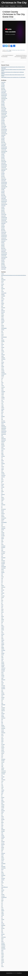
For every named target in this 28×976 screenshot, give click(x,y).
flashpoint (3, 494)
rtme (2, 788)
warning (2, 923)
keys (2, 591)
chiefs (2, 363)
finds (2, 489)
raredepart (3, 759)
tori (2, 884)
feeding (2, 484)
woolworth (3, 947)
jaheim (2, 569)
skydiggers (3, 829)
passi (2, 722)
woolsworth (3, 945)
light (2, 614)
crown (2, 404)
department (3, 429)
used (2, 901)
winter (2, 941)
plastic (2, 739)
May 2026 (2, 86)
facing (2, 481)
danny (2, 412)
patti (2, 723)
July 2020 (2, 189)
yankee (2, 960)
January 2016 (3, 268)
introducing (3, 567)
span (2, 839)
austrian (2, 303)
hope (2, 548)
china (2, 364)
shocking (2, 819)
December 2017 (4, 235)
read (2, 763)
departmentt (3, 432)
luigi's (2, 635)
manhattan (3, 650)
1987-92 (2, 273)
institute (2, 564)
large (2, 600)
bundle (2, 344)
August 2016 (3, 258)
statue (2, 845)
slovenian (2, 831)
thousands (3, 878)
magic (2, 641)
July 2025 (2, 101)
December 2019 (4, 199)
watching (2, 928)
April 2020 (3, 193)
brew (2, 338)
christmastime (3, 373)
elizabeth (3, 463)
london (2, 628)
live (1, 623)
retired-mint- (3, 770)
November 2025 (4, 95)
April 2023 (3, 140)
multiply (2, 692)
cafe (2, 345)
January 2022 (3, 163)
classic (2, 382)
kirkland (2, 592)
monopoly (3, 685)
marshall (2, 653)
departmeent (3, 428)
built (2, 342)
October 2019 (3, 202)
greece (2, 514)
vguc (2, 904)
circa (2, 378)
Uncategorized (3, 897)
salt (1, 795)
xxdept (2, 959)
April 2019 (3, 211)
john (2, 581)
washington (3, 925)
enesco (2, 467)
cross (2, 403)
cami (2, 348)
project (2, 750)
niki (2, 706)
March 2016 (3, 265)
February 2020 (3, 196)
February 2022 (3, 161)
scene (23, 50)
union (2, 898)
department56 (3, 431)
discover (2, 444)
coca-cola (3, 387)
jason (2, 573)
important (3, 560)
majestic (2, 644)
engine (2, 469)
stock (2, 850)
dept (2, 435)
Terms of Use (19, 6)
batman (2, 319)
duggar (2, 454)
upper (2, 900)
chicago (2, 362)
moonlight (3, 687)
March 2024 (3, 124)
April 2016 (3, 264)
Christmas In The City (14, 2)
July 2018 (2, 224)
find (2, 488)
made (2, 638)
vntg (2, 920)
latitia (2, 604)
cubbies (2, 407)
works (2, 950)
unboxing (3, 895)
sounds (2, 838)
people (2, 729)
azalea (2, 304)
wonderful (3, 944)
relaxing (2, 767)
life (1, 613)
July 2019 (2, 207)
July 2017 (2, 242)
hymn (2, 554)
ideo (2, 556)
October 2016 (3, 255)
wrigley (2, 954)
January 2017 (3, 251)
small (2, 832)
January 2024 (3, 127)
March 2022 (3, 160)
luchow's (2, 634)
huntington (3, 551)
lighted (2, 616)
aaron (2, 282)
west (2, 935)
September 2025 (4, 98)
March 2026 (3, 89)
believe (2, 322)
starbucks (2, 844)
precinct (2, 747)
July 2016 (2, 260)
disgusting (3, 445)
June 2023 (3, 138)
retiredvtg (3, 773)
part (2, 720)
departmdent (3, 426)
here (2, 531)
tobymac (2, 879)
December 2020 (4, 182)
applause (2, 294)
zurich (2, 966)
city (16, 50)
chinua (2, 367)
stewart (2, 848)
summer (2, 859)
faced (2, 479)
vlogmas (2, 919)
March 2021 (3, 177)
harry (2, 523)
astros (2, 301)
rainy (2, 756)
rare (2, 757)
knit (2, 594)
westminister (3, 937)
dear (2, 419)
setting (2, 816)
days (2, 417)
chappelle (3, 357)
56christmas (3, 279)
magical (2, 642)
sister (2, 826)
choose (2, 369)
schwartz (2, 804)
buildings (2, 341)
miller (2, 678)
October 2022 (3, 149)
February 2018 (3, 232)
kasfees (2, 585)
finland (2, 491)
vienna (2, 909)
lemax (2, 609)
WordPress (19, 973)
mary (2, 656)
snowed (2, 835)
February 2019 (3, 214)
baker (2, 309)
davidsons (3, 416)
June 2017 (3, 243)
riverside (2, 776)
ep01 (2, 470)
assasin (2, 300)
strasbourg (3, 853)
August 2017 (3, 240)
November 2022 (4, 148)
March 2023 (3, 142)
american (3, 288)
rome (2, 781)
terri (2, 870)
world (2, 951)
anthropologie (3, 292)
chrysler (2, 375)
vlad (2, 916)
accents (2, 284)
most (2, 689)
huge (2, 550)
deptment (3, 441)
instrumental (3, 566)
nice (2, 700)
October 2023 (3, 132)
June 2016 (3, 261)
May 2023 (2, 139)
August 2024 (3, 117)
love (2, 631)
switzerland (3, 866)
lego (2, 607)
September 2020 (4, 186)
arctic (2, 297)
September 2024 (4, 115)
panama (2, 716)
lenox (2, 610)
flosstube (2, 498)
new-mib (2, 697)
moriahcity (3, 688)
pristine (2, 748)
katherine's (3, 587)
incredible (3, 562)
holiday (2, 538)
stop (2, 851)
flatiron (2, 497)
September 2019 (4, 204)
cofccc (2, 388)
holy (2, 542)
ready (2, 764)
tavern (2, 869)
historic (2, 537)
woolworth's (3, 948)
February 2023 (3, 143)
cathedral (3, 354)
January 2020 (3, 198)
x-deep (2, 956)
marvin (2, 654)
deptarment (3, 438)
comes (2, 395)
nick (2, 701)
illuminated (3, 557)
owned (2, 714)
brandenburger (4, 336)
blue (2, 331)
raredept (2, 760)
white (2, 939)
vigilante (2, 910)
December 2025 (4, 93)
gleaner (2, 510)
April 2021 (3, 176)
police (2, 741)
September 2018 (4, 221)
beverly (2, 326)
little (2, 622)
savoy (2, 803)
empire (2, 466)
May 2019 (2, 210)
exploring (3, 476)
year (2, 963)
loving (2, 632)
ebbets (2, 460)
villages (2, 913)
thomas (2, 873)
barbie (2, 313)
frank (2, 503)
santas (2, 800)
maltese (2, 648)
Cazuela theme (9, 973)
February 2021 (3, 179)
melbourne (3, 667)
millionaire (3, 679)
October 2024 (3, 114)
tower (2, 885)
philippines (3, 732)
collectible (3, 391)
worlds (2, 953)
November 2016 (4, 254)
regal (2, 766)
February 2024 (3, 126)
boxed (2, 334)
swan (2, 864)
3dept (2, 278)
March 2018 (3, 230)
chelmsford (3, 359)
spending (2, 841)
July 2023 (2, 136)
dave (2, 414)
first (2, 492)
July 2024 (2, 118)
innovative (3, 563)
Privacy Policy (12, 6)
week (2, 932)
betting (2, 325)
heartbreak (3, 528)
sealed (2, 809)
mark (2, 651)
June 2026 (3, 85)
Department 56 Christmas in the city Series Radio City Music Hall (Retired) (21, 56)
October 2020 (3, 185)
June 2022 (3, 155)
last (1, 603)
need (2, 695)
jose (2, 582)
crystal (2, 406)
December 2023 (4, 129)
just (1, 584)
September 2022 (4, 151)
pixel (2, 737)
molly (2, 684)
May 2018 (2, 227)
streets (2, 854)
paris (2, 719)
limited (2, 619)
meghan (2, 666)
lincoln (2, 620)
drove (2, 451)
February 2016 (3, 267)
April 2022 (3, 158)
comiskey (2, 397)
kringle (2, 597)
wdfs (2, 931)
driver (2, 450)
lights (2, 617)
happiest (2, 519)
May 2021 (2, 174)
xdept (2, 957)
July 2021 (2, 171)
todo (2, 881)
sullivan (2, 857)
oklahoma (3, 710)
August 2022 (3, 152)
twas (2, 892)
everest (2, 472)
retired (2, 769)
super (2, 862)
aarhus (2, 281)
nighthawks (3, 704)
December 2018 (4, 217)
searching (3, 810)
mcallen (2, 663)
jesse (2, 578)
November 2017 (4, 236)
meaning (2, 664)
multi (2, 691)
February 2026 (3, 90)
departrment (3, 434)
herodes (2, 534)
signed (2, 822)
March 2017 (3, 248)
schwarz (2, 806)
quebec (2, 753)
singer (2, 825)
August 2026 (3, 82)
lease (2, 606)
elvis (2, 464)
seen (2, 813)
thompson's (3, 875)
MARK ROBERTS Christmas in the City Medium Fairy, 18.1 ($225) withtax (13, 77)
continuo (2, 398)
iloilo (2, 559)
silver (2, 823)
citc (2, 379)
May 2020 (2, 192)
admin (14, 18)
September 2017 (4, 239)
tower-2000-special (4, 887)
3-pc (2, 276)
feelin (2, 485)
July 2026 (2, 83)
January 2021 (3, 180)
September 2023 (4, 133)
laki (1, 598)
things (2, 872)
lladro (2, 625)
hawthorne (3, 526)
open (2, 712)
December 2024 (4, 111)
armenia (2, 298)
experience (3, 475)
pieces (2, 735)
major (2, 645)
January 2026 (3, 92)
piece (2, 734)
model (2, 682)
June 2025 (3, 102)
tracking (2, 889)
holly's (2, 541)
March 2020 (3, 195)
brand (2, 335)
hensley (2, 529)
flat (1, 495)
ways (2, 929)
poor (2, 742)
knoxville (2, 595)
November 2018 (4, 218)
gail (1, 507)
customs (2, 409)
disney (2, 447)
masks (2, 657)
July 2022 (2, 154)
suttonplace (3, 863)
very (2, 903)
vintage (2, 914)
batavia (2, 317)
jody (2, 579)
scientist (2, 807)
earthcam (3, 456)
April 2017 (3, 246)
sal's (2, 794)
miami (2, 673)
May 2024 (2, 121)
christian (2, 370)
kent (2, 588)
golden (2, 511)
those (2, 876)
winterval (2, 942)
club (2, 384)
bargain (2, 314)
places (2, 738)
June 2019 (3, 208)
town (2, 888)
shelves (2, 817)
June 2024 (3, 120)
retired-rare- (3, 772)
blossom (2, 329)
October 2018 (3, 220)
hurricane (3, 553)
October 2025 (3, 96)
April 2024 (3, 123)
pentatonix (3, 728)
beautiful (2, 320)
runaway (2, 789)
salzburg (2, 797)
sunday (2, 860)
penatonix (3, 726)
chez (2, 360)
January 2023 (3, 145)
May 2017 (2, 245)
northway (2, 709)
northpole (3, 707)
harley (2, 520)
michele (2, 676)
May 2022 (2, 157)
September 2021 (4, 168)
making (2, 647)
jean (2, 575)
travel (2, 891)
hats (2, 525)
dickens (2, 442)
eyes (2, 478)
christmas (13, 50)
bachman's (3, 307)
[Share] (11, 46)
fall (1, 482)
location (2, 626)
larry (2, 601)
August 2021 (3, 170)
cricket (7, 50)
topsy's (2, 882)
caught (2, 356)
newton (2, 698)
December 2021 (4, 164)
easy (2, 459)
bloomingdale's (4, 328)
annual (2, 291)
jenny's (2, 576)
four (2, 501)
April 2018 (3, 229)
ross (2, 782)
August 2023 (3, 135)
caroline (2, 351)
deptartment (3, 439)
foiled (2, 500)
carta (2, 353)
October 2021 (3, 167)
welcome (2, 934)
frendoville (3, 504)
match (2, 659)
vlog (2, 917)
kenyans (2, 589)
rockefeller (3, 779)
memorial (3, 669)
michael (2, 675)
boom (2, 332)
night (2, 703)
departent (3, 425)
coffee (2, 389)
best (2, 323)
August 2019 (3, 205)
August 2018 (3, 223)
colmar (2, 394)
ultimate (2, 894)
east (2, 457)
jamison (2, 570)
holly (2, 539)
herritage (3, 535)
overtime (2, 713)
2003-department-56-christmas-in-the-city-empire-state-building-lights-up (13, 275)
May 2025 (2, 104)
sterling (2, 847)
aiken (2, 285)
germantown (3, 509)
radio (2, 754)
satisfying (2, 801)
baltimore (3, 310)
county (18, 50)
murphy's (2, 694)
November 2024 (4, 113)
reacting (2, 762)
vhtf (2, 906)
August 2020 (3, 188)
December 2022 (4, 146)
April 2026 (3, 88)
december (3, 420)
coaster (2, 385)
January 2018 (3, 233)
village (2, 912)
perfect (2, 731)
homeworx (3, 547)
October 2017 (3, 238)
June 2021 (3, 173)
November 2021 (4, 165)
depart (2, 423)
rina (2, 775)
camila (2, 350)
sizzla (2, 828)
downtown (3, 448)
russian (2, 791)
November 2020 (4, 183)
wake (2, 922)
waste (2, 926)
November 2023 (4, 130)
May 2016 (2, 263)
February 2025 (3, 108)
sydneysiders (3, 867)
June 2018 (3, 226)
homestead (3, 545)
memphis (3, 670)
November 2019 (4, 201)
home (2, 544)
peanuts (2, 725)
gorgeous (2, 513)
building (2, 339)
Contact (6, 6)
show (2, 820)
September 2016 (4, 257)
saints (2, 792)
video (2, 907)
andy (2, 289)
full (1, 506)
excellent (3, 473)
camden (2, 347)
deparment (3, 422)
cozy (2, 400)
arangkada (3, 295)
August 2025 (3, 99)
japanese (2, 572)
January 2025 (3, 110)
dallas (2, 410)
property (2, 751)
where (2, 938)
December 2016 (4, 252)
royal (2, 785)
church (2, 376)
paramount (3, 717)
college (2, 392)
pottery (2, 745)
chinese (2, 366)
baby (2, 306)
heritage (2, 532)
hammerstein (3, 517)
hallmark (2, 516)
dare (2, 413)
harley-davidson (4, 522)
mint (2, 681)
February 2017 (3, 249)
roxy (2, 784)
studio (2, 856)
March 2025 (3, 107)
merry (2, 672)
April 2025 (3, 105)
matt (2, 660)
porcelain (3, 744)
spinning (2, 842)
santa (2, 798)
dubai (2, 453)
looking (2, 629)
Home (2, 6)
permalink (9, 51)
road (2, 778)
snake (2, 834)
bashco (2, 316)
